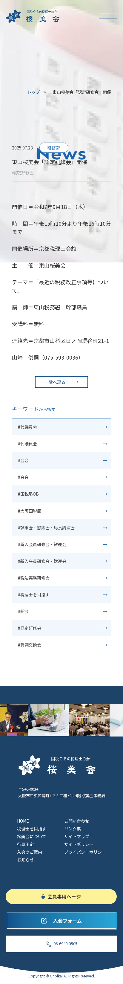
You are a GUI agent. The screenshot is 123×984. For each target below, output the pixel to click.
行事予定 (25, 844)
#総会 (23, 611)
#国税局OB (28, 494)
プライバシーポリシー (85, 852)
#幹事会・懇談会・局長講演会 (46, 528)
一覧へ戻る (54, 382)
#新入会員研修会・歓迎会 (42, 544)
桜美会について (31, 836)
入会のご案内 (29, 852)
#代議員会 (27, 427)
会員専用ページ (64, 896)
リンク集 (72, 829)
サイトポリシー (78, 844)
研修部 (54, 148)
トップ (33, 92)
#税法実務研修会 (34, 578)
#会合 (23, 460)
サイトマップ (76, 836)
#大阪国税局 (29, 511)
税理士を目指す (31, 829)
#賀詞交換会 (29, 645)
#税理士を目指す (34, 595)
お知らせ (25, 860)
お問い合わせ (76, 821)
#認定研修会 (22, 172)
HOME (23, 821)
